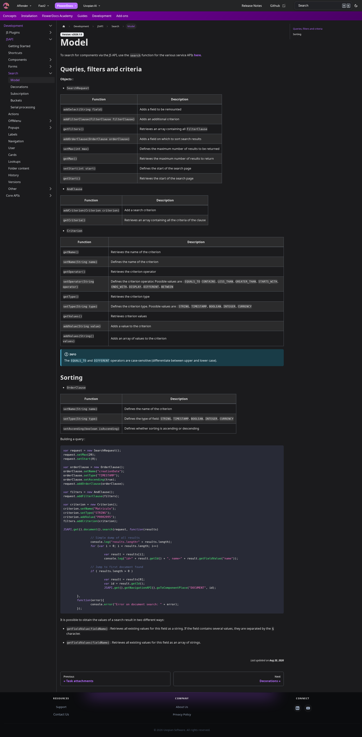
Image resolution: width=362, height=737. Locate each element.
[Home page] (63, 26)
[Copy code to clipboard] (279, 450)
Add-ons (122, 16)
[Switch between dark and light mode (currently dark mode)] (356, 6)
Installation (29, 16)
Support (61, 707)
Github (275, 6)
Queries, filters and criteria (307, 28)
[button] (28, 26)
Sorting (297, 34)
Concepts (9, 16)
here (197, 55)
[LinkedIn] (297, 708)
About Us (182, 707)
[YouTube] (308, 708)
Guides (82, 16)
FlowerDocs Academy (57, 16)
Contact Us (61, 714)
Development (101, 16)
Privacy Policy (182, 714)
